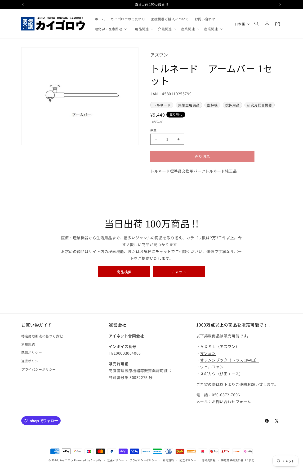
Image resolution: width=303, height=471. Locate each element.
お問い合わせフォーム (231, 401)
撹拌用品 (232, 105)
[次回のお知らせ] (280, 4)
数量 (153, 130)
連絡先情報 (209, 460)
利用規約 (28, 344)
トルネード (162, 105)
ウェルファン (212, 367)
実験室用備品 (189, 105)
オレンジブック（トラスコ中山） (229, 360)
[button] (110, 29)
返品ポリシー (31, 360)
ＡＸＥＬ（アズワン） (219, 346)
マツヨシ (208, 353)
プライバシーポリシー (38, 369)
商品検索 (124, 271)
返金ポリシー (115, 460)
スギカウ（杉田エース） (221, 373)
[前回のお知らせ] (23, 4)
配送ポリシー (31, 352)
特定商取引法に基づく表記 (42, 336)
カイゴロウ (66, 460)
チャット (178, 271)
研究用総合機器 (259, 105)
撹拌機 (212, 105)
